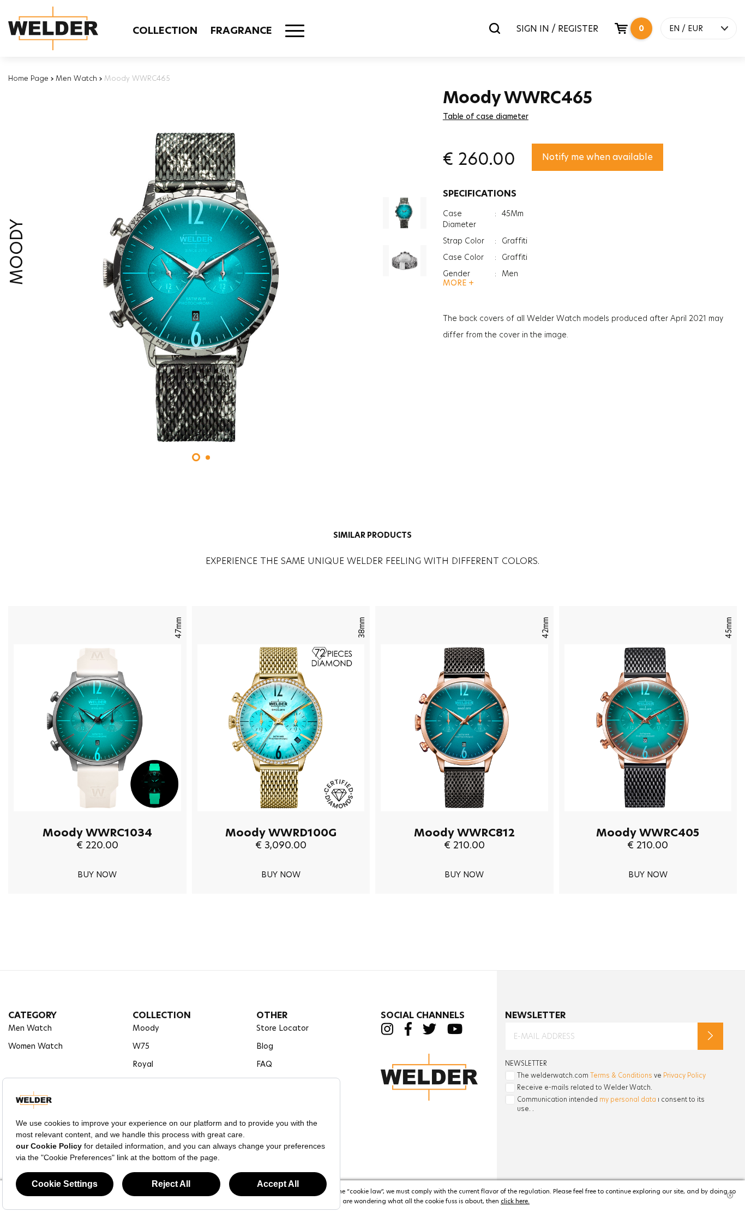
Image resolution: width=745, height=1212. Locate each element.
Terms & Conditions (621, 1075)
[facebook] (408, 1033)
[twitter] (429, 1031)
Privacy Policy (684, 1075)
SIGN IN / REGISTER (557, 28)
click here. (515, 1201)
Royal (143, 1064)
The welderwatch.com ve (611, 1075)
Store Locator (282, 1028)
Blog (264, 1046)
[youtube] (454, 1031)
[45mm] (648, 819)
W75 (141, 1046)
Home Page (28, 78)
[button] (196, 457)
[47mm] (97, 819)
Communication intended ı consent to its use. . (611, 1104)
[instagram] (387, 1032)
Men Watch (76, 78)
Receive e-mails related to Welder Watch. (584, 1087)
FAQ (264, 1064)
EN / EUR (686, 28)
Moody (146, 1028)
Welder (63, 28)
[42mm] (464, 819)
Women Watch (35, 1046)
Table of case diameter (485, 116)
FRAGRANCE (241, 30)
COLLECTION (165, 30)
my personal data (627, 1099)
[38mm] (281, 819)
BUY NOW (97, 874)
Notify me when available (597, 157)
